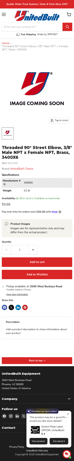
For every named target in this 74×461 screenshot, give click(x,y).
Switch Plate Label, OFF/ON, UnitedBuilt (52, 428)
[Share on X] (11, 307)
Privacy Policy (16, 447)
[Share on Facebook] (4, 307)
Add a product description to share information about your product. (36, 331)
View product (38, 441)
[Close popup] (68, 414)
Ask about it (59, 441)
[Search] (67, 27)
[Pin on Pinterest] (25, 307)
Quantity (6, 242)
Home (6, 43)
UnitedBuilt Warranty (37, 450)
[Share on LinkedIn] (18, 307)
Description (13, 322)
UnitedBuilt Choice (21, 168)
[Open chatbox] (67, 454)
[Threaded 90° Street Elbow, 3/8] (7, 133)
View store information (17, 294)
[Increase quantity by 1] (33, 249)
